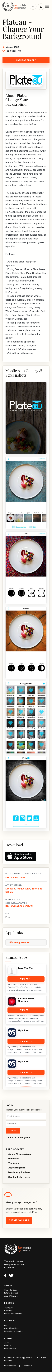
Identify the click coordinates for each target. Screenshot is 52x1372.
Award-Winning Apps (19, 1154)
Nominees (13, 1158)
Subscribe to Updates (13, 1331)
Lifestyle (10, 888)
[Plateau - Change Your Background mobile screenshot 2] (26, 493)
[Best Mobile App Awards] (16, 6)
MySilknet (23, 1030)
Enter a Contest (11, 1293)
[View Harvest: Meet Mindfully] (11, 1001)
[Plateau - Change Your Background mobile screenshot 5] (26, 717)
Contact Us (27, 1366)
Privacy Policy (10, 1349)
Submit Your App (19, 1220)
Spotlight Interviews (19, 1177)
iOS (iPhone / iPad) (15, 877)
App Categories (16, 1167)
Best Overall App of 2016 (19, 905)
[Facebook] (5, 1276)
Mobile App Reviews (19, 1172)
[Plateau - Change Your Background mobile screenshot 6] (26, 792)
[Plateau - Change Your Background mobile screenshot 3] (26, 568)
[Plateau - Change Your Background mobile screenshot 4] (26, 642)
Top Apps (13, 1163)
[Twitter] (11, 1276)
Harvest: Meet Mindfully (26, 999)
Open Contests (10, 1290)
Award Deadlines (11, 1328)
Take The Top (25, 968)
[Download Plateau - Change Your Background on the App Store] (26, 856)
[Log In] (41, 6)
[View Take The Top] (11, 970)
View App (25, 979)
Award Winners (11, 1296)
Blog (6, 1325)
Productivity (23, 888)
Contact (7, 1346)
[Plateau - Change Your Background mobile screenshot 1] (26, 418)
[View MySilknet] (11, 1032)
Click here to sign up (19, 1137)
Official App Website (18, 942)
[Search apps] (33, 7)
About (6, 1343)
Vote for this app (26, 60)
